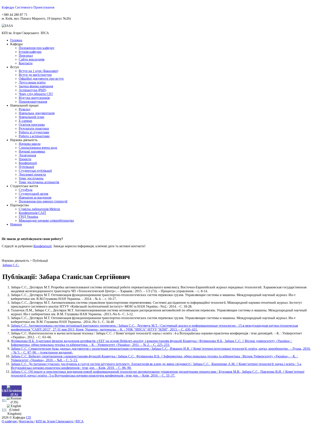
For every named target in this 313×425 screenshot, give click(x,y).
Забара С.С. (10, 265)
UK (4, 391)
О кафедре (10, 421)
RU (4, 400)
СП (28, 417)
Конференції (42, 246)
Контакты (26, 421)
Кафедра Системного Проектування (28, 7)
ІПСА (79, 421)
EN (4, 410)
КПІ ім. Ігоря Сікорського (55, 421)
